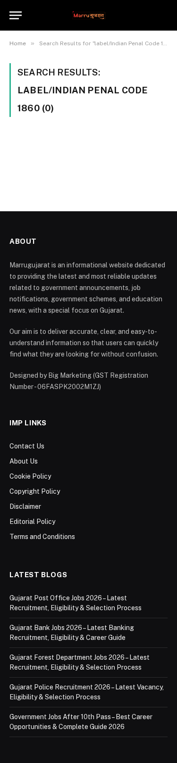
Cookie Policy (30, 476)
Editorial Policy (32, 521)
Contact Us (26, 446)
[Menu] (15, 15)
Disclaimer (25, 506)
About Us (23, 461)
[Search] (163, 15)
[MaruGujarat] (88, 15)
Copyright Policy (34, 491)
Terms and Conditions (42, 536)
